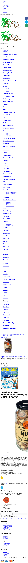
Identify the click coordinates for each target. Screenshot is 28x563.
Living (5, 292)
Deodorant (6, 230)
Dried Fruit (6, 83)
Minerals (5, 182)
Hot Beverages (7, 99)
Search (4, 546)
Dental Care (6, 227)
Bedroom (5, 268)
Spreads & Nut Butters (9, 138)
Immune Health (7, 176)
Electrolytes (6, 166)
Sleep (7, 204)
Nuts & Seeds (6, 115)
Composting (6, 276)
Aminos (5, 152)
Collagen (5, 160)
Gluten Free (5, 518)
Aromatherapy (7, 211)
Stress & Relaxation (10, 206)
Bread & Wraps (7, 62)
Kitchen (5, 287)
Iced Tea (7, 88)
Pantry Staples (7, 120)
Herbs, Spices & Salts (8, 96)
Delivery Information (7, 525)
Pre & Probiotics (7, 184)
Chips (7, 134)
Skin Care (6, 257)
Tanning (5, 259)
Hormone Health (7, 174)
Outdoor (5, 251)
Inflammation (8, 202)
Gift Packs (6, 282)
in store (7, 483)
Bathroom (6, 266)
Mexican (5, 107)
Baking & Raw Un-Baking (10, 54)
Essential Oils (6, 233)
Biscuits (5, 56)
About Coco (6, 523)
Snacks (5, 131)
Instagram (5, 536)
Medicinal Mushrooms (9, 179)
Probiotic (7, 91)
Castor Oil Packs (7, 219)
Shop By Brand (6, 543)
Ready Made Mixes (8, 125)
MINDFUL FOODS (14, 503)
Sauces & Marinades (8, 128)
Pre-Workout (6, 187)
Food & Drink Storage (9, 279)
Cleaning (5, 274)
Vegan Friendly (21, 518)
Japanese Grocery (8, 101)
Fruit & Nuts (8, 135)
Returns (5, 554)
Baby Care (6, 304)
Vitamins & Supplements (9, 200)
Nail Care (5, 249)
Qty (1, 515)
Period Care (6, 235)
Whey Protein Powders (10, 194)
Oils (4, 117)
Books (4, 271)
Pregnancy (6, 320)
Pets (4, 295)
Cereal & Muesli (7, 70)
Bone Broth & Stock (8, 59)
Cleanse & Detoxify (8, 158)
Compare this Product (12, 516)
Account (5, 552)
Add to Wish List (4, 516)
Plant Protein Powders (10, 193)
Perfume (5, 254)
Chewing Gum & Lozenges (10, 73)
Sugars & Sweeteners (8, 141)
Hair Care (6, 238)
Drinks (5, 86)
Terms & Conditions (7, 526)
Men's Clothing (9, 224)
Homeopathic (6, 171)
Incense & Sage (7, 284)
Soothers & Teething (8, 323)
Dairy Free (11, 518)
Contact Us (5, 538)
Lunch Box (6, 104)
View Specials (6, 544)
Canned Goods (7, 67)
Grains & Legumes (8, 93)
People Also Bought (5, 337)
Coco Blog (5, 528)
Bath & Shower (7, 213)
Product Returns (6, 530)
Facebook (5, 537)
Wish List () (6, 555)
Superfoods (6, 143)
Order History (6, 553)
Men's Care (6, 246)
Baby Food (6, 307)
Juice (7, 89)
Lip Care (5, 241)
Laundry (5, 290)
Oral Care (6, 317)
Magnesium (8, 203)
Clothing (5, 221)
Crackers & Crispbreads (9, 80)
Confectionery (7, 78)
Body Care (6, 216)
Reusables (5, 298)
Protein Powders (7, 190)
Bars (7, 133)
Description (5, 455)
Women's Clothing (9, 225)
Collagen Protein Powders (11, 192)
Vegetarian (16, 518)
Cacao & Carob (7, 65)
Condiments (6, 75)
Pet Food (5, 123)
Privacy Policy (6, 527)
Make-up (5, 243)
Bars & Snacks (7, 155)
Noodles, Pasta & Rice (9, 112)
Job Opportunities (7, 529)
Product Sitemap (6, 545)
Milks (4, 109)
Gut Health (6, 168)
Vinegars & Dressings (9, 146)
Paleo (26, 518)
